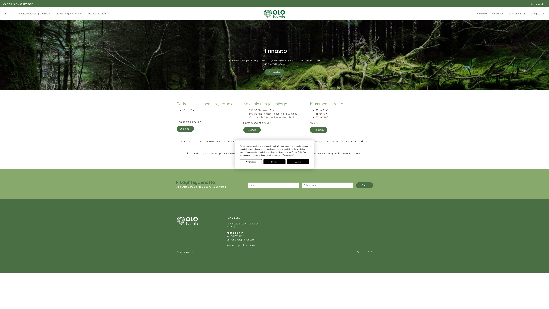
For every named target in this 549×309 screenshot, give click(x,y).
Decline (274, 162)
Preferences (251, 162)
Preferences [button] (288, 155)
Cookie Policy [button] (297, 152)
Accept (298, 162)
